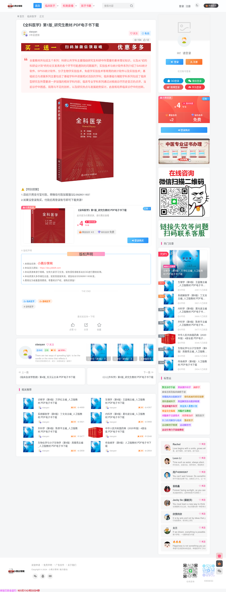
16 (54, 350)
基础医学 (46, 301)
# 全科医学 (28, 306)
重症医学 (188, 420)
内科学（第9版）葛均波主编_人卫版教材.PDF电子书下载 (125, 415)
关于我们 (72, 564)
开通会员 (212, 5)
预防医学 (200, 415)
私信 (147, 33)
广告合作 (60, 564)
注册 (188, 6)
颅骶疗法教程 (184, 410)
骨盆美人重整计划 (188, 405)
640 (40, 350)
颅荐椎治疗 (187, 415)
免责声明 (48, 564)
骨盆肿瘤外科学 (169, 405)
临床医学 (31, 16)
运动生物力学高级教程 (173, 429)
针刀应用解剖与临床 (171, 420)
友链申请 (35, 564)
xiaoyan (33, 31)
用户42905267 (180, 472)
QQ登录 (175, 80)
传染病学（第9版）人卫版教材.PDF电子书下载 (128, 444)
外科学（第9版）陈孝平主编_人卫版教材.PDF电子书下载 (58, 429)
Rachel (177, 444)
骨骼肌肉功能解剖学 (171, 396)
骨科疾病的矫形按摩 (194, 396)
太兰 (175, 527)
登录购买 (139, 240)
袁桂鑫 (176, 486)
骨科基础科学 (168, 401)
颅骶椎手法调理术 (170, 415)
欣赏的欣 (177, 514)
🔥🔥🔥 (177, 541)
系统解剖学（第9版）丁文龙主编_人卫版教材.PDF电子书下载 (60, 415)
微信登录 (197, 80)
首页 (21, 16)
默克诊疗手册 (168, 387)
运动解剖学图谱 (169, 424)
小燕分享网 (54, 569)
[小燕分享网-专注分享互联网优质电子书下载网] (16, 570)
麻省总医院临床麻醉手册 (174, 391)
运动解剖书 (185, 424)
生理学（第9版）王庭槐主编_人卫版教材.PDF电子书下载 (125, 401)
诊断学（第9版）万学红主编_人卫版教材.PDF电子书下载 (58, 401)
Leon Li (177, 458)
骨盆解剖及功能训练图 (188, 401)
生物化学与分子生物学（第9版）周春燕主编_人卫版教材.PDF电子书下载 (60, 444)
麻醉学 (196, 387)
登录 (181, 6)
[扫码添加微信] (219, 571)
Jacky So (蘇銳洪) (182, 499)
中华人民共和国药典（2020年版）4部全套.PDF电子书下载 (126, 429)
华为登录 (196, 87)
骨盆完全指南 (168, 410)
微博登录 (175, 87)
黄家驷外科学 (184, 387)
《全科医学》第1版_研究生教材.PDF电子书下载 (60, 24)
